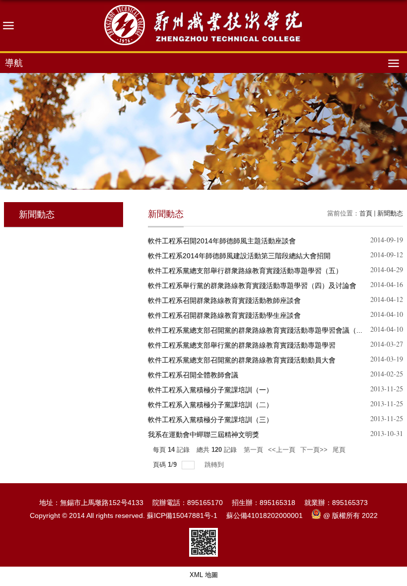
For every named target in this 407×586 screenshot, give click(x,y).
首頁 (365, 213)
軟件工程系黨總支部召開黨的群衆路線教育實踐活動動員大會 (242, 360)
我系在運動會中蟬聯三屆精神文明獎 (203, 435)
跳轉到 (215, 464)
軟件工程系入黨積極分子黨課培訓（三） (210, 420)
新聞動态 (390, 213)
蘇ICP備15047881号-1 (182, 515)
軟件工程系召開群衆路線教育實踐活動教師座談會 (224, 300)
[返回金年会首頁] (203, 25)
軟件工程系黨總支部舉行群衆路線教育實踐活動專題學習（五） (245, 271)
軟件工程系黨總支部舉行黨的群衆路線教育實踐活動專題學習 (242, 345)
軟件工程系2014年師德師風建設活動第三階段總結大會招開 (239, 256)
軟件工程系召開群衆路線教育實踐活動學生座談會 (224, 315)
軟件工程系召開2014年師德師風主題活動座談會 (222, 241)
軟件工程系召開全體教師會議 (193, 375)
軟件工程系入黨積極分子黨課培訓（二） (210, 405)
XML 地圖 (204, 575)
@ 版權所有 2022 (350, 515)
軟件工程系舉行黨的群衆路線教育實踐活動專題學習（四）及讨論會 (252, 286)
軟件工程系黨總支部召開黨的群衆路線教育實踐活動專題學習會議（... (255, 330)
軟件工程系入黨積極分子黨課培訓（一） (210, 390)
